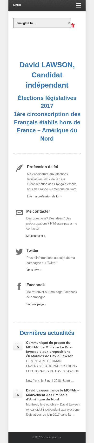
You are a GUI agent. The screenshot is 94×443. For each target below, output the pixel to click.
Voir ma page (36, 304)
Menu (17, 5)
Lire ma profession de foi (44, 196)
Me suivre (34, 270)
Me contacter (35, 236)
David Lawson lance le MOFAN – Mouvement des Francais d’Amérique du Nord (52, 394)
